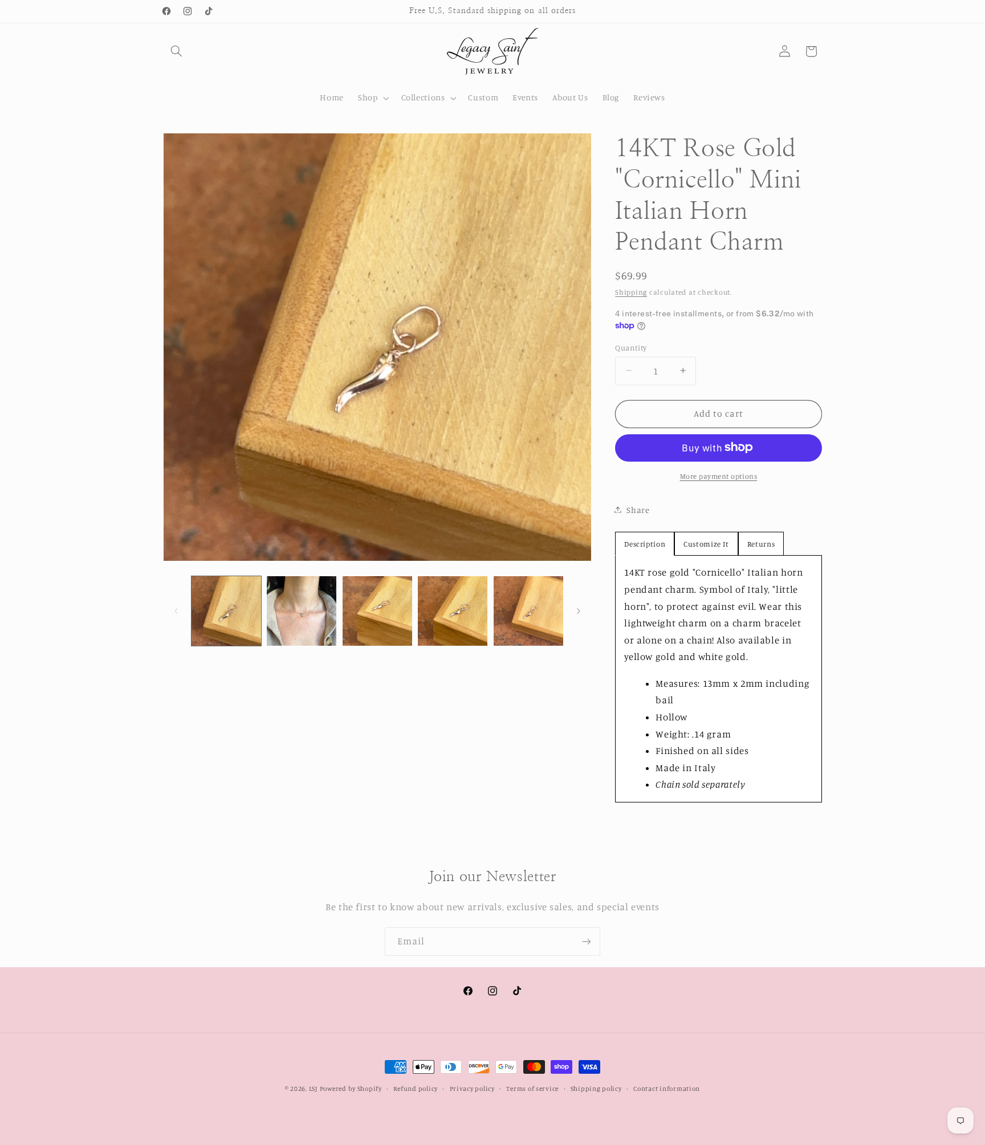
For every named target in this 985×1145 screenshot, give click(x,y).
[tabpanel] (718, 678)
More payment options (719, 475)
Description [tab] (644, 543)
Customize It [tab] (706, 543)
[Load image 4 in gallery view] (452, 611)
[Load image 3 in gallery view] (377, 611)
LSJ (313, 1089)
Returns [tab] (761, 543)
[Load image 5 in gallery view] (528, 611)
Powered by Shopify (351, 1089)
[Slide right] (578, 611)
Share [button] (637, 509)
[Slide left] (176, 611)
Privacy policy (472, 1089)
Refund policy (415, 1089)
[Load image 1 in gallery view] (226, 611)
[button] (177, 51)
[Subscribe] (586, 941)
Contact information (666, 1089)
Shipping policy (596, 1089)
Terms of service (532, 1089)
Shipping (631, 291)
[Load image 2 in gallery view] (301, 611)
